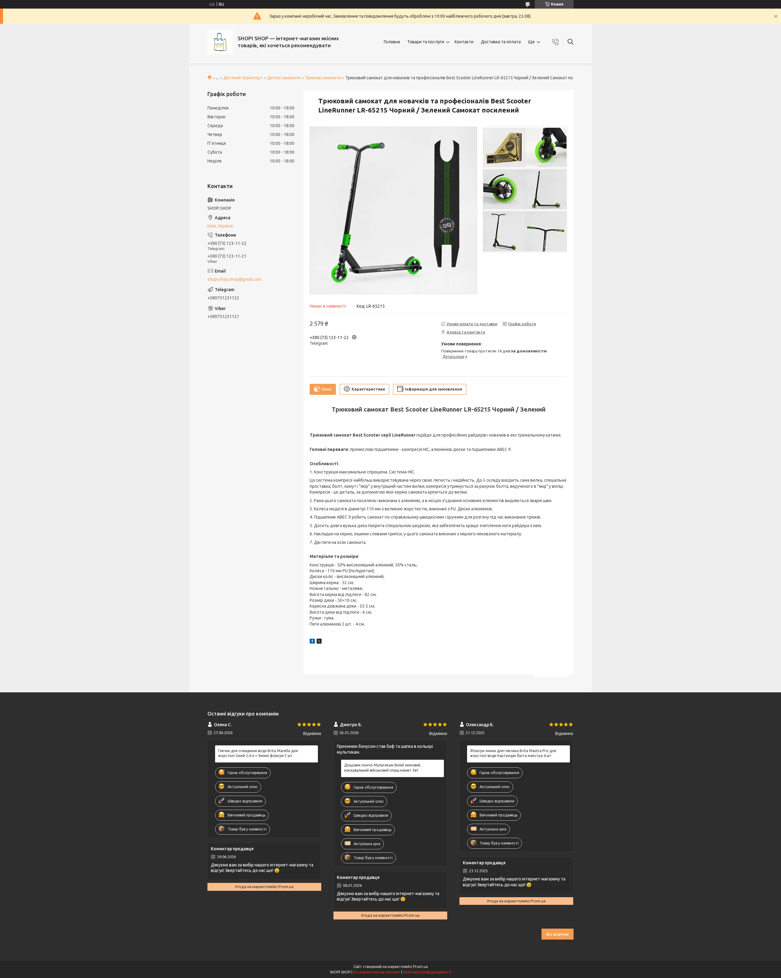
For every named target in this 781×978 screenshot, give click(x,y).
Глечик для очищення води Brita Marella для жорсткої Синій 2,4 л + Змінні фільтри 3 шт (258, 753)
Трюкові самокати (323, 77)
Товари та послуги (425, 41)
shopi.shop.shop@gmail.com (234, 279)
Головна (392, 41)
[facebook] (312, 642)
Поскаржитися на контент (376, 972)
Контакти (464, 41)
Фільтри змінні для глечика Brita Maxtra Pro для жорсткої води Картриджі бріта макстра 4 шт (513, 753)
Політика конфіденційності (427, 972)
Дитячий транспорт (243, 77)
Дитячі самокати (284, 77)
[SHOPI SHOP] (220, 42)
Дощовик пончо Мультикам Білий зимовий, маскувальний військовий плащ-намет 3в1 (382, 767)
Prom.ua (420, 967)
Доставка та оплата (501, 41)
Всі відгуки (557, 934)
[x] (319, 642)
